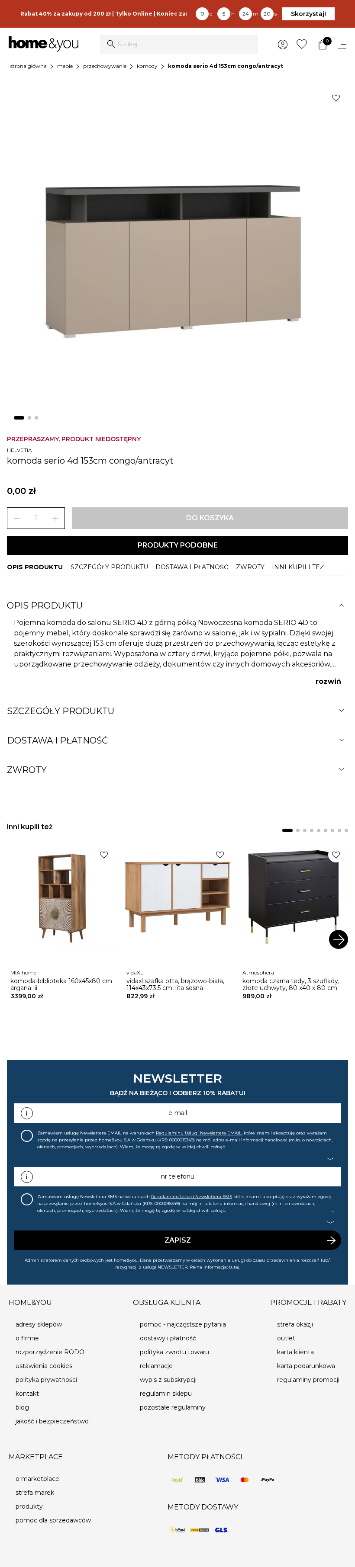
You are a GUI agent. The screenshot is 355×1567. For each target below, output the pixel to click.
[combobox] (179, 44)
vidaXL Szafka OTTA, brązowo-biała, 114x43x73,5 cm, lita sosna (175, 984)
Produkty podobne (178, 545)
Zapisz (178, 1240)
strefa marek (35, 1493)
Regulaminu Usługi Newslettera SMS (191, 1196)
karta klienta (295, 1352)
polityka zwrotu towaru (174, 1352)
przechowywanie (104, 66)
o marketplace (37, 1479)
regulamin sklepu (166, 1393)
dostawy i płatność (168, 1338)
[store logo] (43, 44)
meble (65, 66)
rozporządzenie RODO (50, 1352)
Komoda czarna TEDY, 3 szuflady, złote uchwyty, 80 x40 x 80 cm (290, 984)
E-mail (177, 1112)
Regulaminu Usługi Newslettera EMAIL (199, 1133)
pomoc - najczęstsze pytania (183, 1324)
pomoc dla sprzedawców (53, 1520)
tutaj (234, 1267)
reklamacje (156, 1366)
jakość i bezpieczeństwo (52, 1421)
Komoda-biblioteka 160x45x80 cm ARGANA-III (61, 984)
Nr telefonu (177, 1176)
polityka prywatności (46, 1380)
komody (147, 66)
